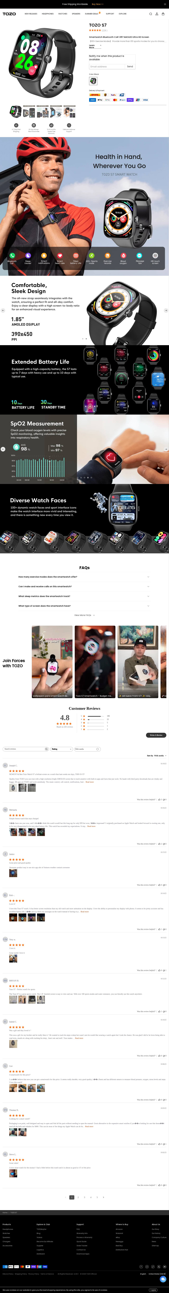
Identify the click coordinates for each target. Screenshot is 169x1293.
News (154, 1241)
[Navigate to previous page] (65, 1197)
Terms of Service (47, 1274)
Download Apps (83, 1254)
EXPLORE (122, 13)
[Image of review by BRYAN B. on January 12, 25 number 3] (32, 1000)
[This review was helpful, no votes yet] (159, 885)
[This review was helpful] (159, 799)
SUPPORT (110, 13)
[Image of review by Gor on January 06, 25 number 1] (13, 1088)
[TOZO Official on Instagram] (147, 1267)
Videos (39, 1237)
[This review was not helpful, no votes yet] (164, 799)
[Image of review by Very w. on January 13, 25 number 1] (13, 959)
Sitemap (155, 1245)
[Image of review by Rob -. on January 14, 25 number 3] (32, 917)
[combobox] (61, 749)
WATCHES (62, 13)
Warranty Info (82, 1233)
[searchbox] (23, 749)
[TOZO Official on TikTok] (153, 1267)
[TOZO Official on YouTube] (164, 1267)
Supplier (40, 1245)
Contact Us (81, 1250)
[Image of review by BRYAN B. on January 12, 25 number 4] (41, 1000)
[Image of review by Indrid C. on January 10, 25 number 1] (13, 1044)
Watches (6, 1233)
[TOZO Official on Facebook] (141, 1267)
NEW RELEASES (31, 13)
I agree (153, 1290)
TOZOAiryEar (41, 1229)
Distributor (41, 1254)
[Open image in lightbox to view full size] (43, 63)
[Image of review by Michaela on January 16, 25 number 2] (22, 832)
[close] (165, 4)
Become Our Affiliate (45, 1241)
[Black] (93, 81)
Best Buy (119, 1245)
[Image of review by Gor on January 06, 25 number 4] (41, 1088)
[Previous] (3, 310)
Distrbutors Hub (122, 1250)
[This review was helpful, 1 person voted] (159, 929)
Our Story (155, 1229)
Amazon (119, 1229)
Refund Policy (8, 1274)
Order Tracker (82, 1245)
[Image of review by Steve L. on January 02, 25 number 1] (13, 1173)
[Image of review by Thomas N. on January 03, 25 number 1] (13, 1132)
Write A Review (156, 735)
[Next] (166, 310)
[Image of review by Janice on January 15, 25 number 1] (13, 873)
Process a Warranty (84, 1237)
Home (5, 1212)
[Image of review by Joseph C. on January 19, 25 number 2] (22, 788)
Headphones (8, 1229)
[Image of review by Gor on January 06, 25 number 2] (22, 1088)
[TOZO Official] (9, 14)
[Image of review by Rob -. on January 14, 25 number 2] (22, 917)
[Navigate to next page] (103, 1197)
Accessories (7, 1245)
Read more (90, 782)
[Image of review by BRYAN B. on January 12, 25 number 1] (13, 1000)
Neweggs (119, 1241)
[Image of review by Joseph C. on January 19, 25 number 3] (32, 788)
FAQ (78, 1229)
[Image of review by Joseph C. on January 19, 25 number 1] (13, 788)
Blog (38, 1233)
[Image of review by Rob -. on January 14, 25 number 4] (41, 917)
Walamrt (119, 1233)
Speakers (6, 1237)
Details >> (96, 4)
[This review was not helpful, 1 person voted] (164, 970)
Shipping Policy (21, 1274)
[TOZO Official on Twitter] (159, 1267)
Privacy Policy (33, 1274)
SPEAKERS (76, 13)
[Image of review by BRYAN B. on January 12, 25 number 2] (22, 1000)
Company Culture (159, 1237)
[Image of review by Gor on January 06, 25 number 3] (32, 1088)
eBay (118, 1237)
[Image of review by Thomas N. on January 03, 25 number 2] (22, 1132)
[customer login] (157, 14)
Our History (156, 1233)
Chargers (6, 1241)
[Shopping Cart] (164, 14)
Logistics (40, 1250)
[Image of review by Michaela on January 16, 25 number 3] (32, 832)
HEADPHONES (48, 13)
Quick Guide (81, 1241)
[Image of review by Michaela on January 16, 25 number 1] (13, 832)
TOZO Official (91, 1274)
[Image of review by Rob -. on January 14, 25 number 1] (13, 917)
